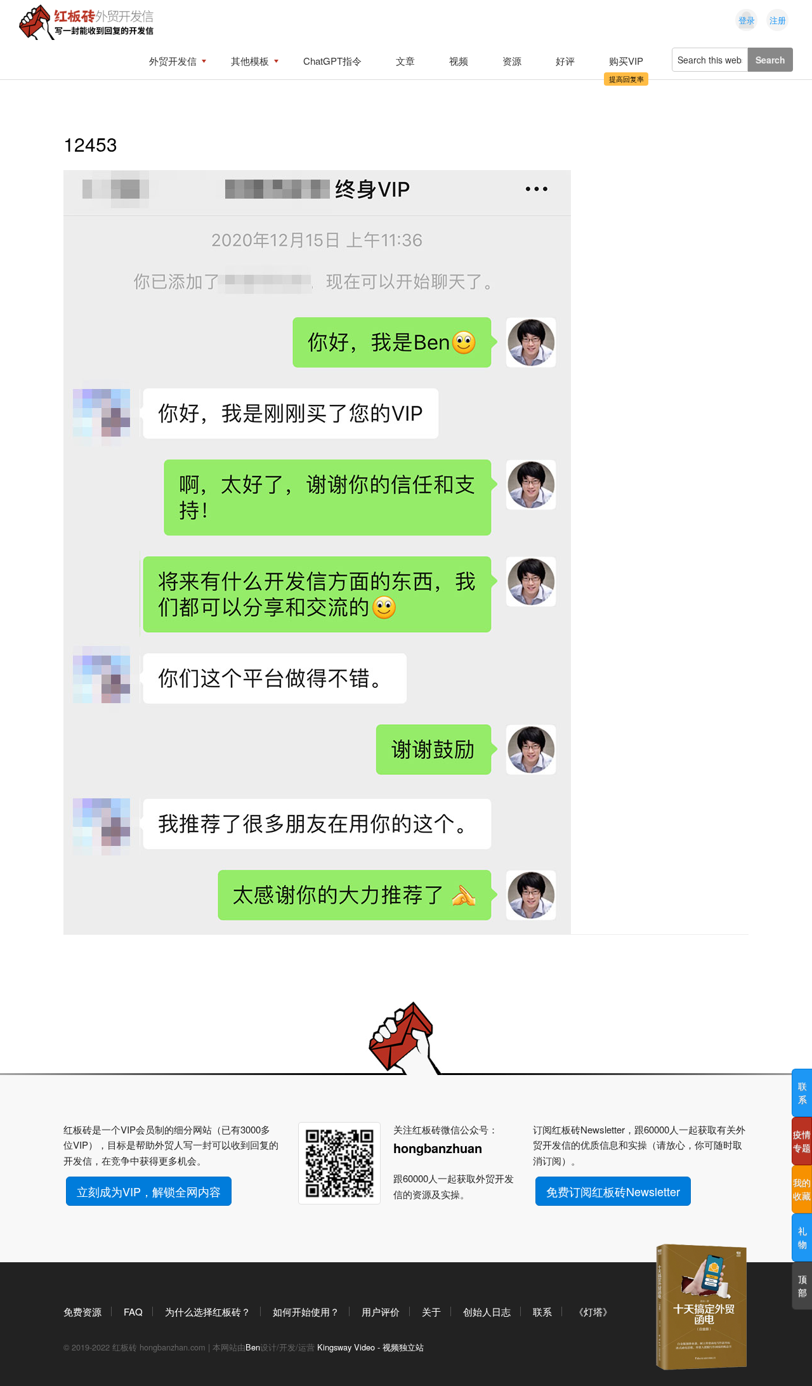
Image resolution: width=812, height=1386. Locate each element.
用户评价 (381, 1311)
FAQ (133, 1311)
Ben (253, 1347)
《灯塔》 (593, 1311)
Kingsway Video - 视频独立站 (370, 1347)
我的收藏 (802, 1189)
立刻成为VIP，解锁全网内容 (149, 1191)
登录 (746, 20)
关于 (431, 1311)
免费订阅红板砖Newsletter (613, 1191)
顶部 (802, 1285)
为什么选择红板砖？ (208, 1311)
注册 (777, 20)
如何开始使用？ (306, 1311)
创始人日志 (487, 1311)
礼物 (802, 1237)
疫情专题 (802, 1141)
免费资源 (82, 1311)
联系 (542, 1311)
